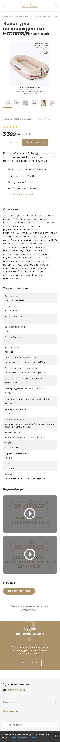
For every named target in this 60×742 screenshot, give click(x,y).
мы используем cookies (23, 737)
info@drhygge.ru (17, 690)
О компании (10, 711)
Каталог (8, 702)
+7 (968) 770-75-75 (19, 684)
